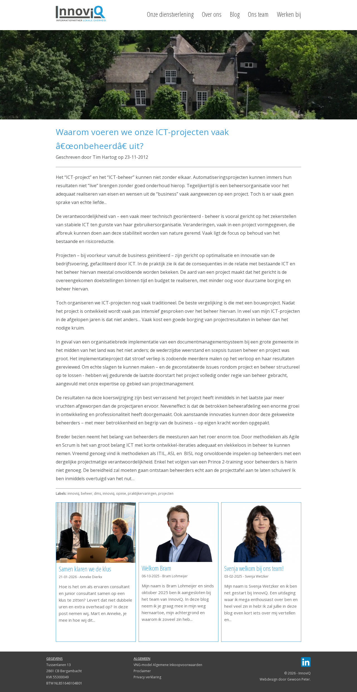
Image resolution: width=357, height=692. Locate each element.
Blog (235, 14)
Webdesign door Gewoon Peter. (285, 679)
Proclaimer (142, 671)
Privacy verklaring (147, 677)
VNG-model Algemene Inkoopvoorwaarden (168, 664)
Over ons (211, 14)
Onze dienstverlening (170, 14)
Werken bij (289, 14)
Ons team (258, 14)
